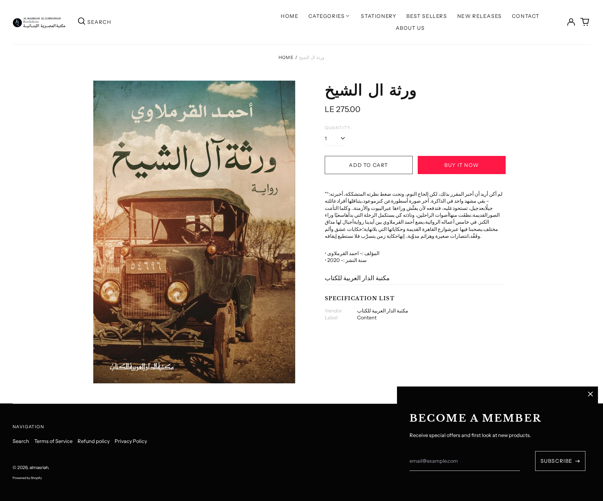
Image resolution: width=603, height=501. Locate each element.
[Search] (81, 22)
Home (289, 16)
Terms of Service (53, 441)
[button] (584, 22)
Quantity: (338, 128)
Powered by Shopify (27, 478)
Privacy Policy (131, 441)
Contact (526, 16)
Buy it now (461, 165)
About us (410, 28)
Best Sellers (426, 16)
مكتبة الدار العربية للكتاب (357, 278)
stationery (378, 16)
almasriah (39, 467)
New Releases (479, 16)
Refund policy (94, 441)
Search (21, 441)
